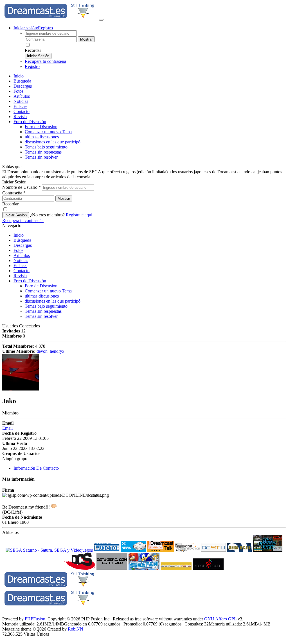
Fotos (18, 91)
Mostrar (86, 39)
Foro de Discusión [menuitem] (41, 126)
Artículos (22, 96)
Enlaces (20, 106)
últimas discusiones (42, 136)
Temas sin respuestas (43, 152)
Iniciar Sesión (38, 56)
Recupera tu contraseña (45, 61)
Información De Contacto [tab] (36, 468)
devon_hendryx (50, 351)
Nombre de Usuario (21, 187)
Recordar (33, 50)
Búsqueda (22, 81)
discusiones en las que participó (52, 141)
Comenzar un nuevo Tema (48, 131)
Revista (20, 116)
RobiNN (75, 629)
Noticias (21, 101)
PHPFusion (35, 618)
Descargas (23, 86)
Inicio (19, 76)
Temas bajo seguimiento (46, 147)
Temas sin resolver (41, 157)
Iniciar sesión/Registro (33, 27)
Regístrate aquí (79, 214)
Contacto (22, 111)
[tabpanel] (144, 502)
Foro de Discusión (30, 280)
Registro (32, 66)
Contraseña (14, 192)
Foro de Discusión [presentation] (30, 121)
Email (7, 428)
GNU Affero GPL (220, 618)
